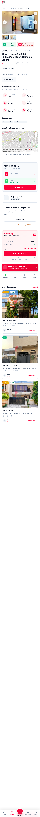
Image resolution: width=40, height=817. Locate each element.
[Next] (35, 22)
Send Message (20, 187)
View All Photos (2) (30, 31)
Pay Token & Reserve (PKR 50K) (21, 225)
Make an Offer (20, 219)
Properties (11, 8)
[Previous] (5, 22)
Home (4, 8)
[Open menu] (36, 3)
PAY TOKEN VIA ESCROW (20, 253)
